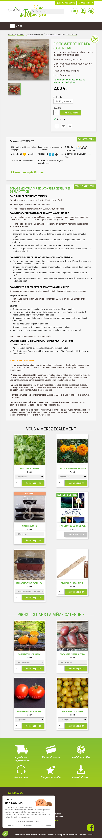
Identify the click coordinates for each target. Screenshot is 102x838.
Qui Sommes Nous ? (66, 3)
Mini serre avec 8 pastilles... (29, 583)
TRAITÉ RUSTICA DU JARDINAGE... (72, 526)
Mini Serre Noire (29, 526)
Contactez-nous (75, 11)
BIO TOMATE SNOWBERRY (72, 711)
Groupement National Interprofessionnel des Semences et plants (38, 835)
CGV (63, 835)
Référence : (15, 141)
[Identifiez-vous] (83, 11)
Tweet (63, 126)
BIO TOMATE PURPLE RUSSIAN (72, 654)
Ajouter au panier (70, 112)
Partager (56, 126)
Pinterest (69, 126)
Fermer (11, 825)
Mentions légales (72, 835)
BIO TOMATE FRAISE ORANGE (29, 654)
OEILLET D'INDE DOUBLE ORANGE (72, 468)
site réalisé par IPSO (86, 835)
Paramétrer (28, 825)
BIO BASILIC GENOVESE (29, 468)
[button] (5, 834)
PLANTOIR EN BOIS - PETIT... (72, 583)
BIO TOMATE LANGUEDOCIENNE (29, 711)
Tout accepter (46, 825)
